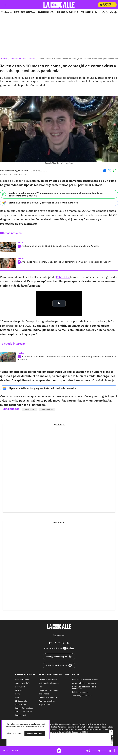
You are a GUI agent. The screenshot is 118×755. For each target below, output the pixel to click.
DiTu (17, 697)
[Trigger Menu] (3, 4)
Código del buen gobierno (49, 690)
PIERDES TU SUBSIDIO (67, 12)
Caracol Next (20, 715)
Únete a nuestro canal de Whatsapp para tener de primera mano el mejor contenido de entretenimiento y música (56, 194)
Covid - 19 (29, 409)
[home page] (59, 5)
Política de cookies (80, 692)
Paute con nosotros (47, 701)
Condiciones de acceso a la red (85, 680)
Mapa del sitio (44, 704)
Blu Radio (19, 690)
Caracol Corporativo (23, 712)
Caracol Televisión (22, 683)
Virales (32, 59)
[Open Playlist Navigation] (114, 750)
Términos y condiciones (81, 696)
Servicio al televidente (48, 680)
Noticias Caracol (22, 680)
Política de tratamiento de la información (84, 688)
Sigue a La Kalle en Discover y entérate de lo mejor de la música (43, 202)
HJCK (17, 694)
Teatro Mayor (20, 704)
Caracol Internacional (24, 708)
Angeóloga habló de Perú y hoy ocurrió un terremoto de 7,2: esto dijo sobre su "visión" (66, 261)
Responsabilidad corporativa (84, 683)
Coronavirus (47, 409)
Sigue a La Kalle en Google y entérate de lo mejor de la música (42, 388)
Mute (88, 750)
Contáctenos (44, 694)
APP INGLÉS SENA (89, 12)
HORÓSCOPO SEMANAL (24, 12)
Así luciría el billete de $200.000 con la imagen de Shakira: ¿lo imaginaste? (60, 245)
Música (21, 353)
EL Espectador (21, 701)
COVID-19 (63, 277)
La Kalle (3, 59)
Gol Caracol (20, 687)
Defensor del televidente (49, 683)
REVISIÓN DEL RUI (46, 12)
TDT (40, 687)
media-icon (59, 750)
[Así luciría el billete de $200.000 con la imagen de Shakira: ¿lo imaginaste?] (8, 247)
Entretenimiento (18, 59)
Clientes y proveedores (48, 697)
